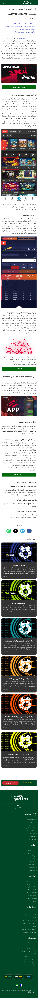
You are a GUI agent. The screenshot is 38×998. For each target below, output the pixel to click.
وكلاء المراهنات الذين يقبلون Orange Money (27, 959)
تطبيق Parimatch (32, 864)
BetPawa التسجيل (33, 912)
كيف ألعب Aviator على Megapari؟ (24, 23)
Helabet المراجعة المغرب (31, 833)
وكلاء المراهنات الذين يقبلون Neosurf (29, 962)
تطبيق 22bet (34, 859)
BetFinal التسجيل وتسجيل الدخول (29, 923)
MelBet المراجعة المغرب (31, 822)
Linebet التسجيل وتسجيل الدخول (29, 926)
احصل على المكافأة (19, 475)
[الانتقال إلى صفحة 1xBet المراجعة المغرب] (28, 977)
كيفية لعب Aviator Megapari (14, 9)
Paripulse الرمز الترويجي (31, 898)
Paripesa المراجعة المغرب (31, 831)
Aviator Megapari (19, 87)
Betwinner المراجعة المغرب (30, 825)
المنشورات (29, 9)
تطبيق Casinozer (33, 867)
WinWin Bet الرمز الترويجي (30, 892)
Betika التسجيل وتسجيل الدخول (30, 915)
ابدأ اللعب (19, 369)
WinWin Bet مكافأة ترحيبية (31, 890)
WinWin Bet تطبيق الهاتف (31, 853)
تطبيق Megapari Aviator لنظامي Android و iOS (20, 26)
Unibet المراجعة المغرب (31, 839)
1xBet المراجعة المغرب (32, 819)
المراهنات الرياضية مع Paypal (30, 965)
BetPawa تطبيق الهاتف (32, 850)
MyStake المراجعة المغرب (31, 836)
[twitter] (14, 530)
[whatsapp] (8, 530)
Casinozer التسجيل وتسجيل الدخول (29, 921)
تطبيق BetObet (33, 870)
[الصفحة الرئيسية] (26, 2)
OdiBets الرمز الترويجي (31, 887)
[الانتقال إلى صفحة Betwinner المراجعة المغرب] (8, 977)
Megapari (22, 39)
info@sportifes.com (19, 808)
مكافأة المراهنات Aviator (27, 29)
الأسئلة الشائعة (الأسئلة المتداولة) (25, 32)
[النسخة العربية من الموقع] (17, 985)
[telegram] (21, 530)
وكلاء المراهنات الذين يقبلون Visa (29, 956)
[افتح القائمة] (35, 3)
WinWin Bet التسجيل (32, 918)
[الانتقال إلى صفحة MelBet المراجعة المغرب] (18, 977)
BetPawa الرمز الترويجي (31, 881)
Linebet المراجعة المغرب (31, 828)
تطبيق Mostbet (33, 862)
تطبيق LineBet (33, 856)
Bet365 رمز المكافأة (32, 895)
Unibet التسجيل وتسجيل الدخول (30, 932)
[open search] (2, 3)
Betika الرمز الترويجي (32, 884)
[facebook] (28, 530)
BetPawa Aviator (32, 943)
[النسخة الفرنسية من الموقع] (21, 985)
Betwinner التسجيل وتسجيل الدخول (29, 929)
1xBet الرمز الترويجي (32, 901)
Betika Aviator (33, 946)
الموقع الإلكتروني (10, 783)
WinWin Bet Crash (32, 949)
